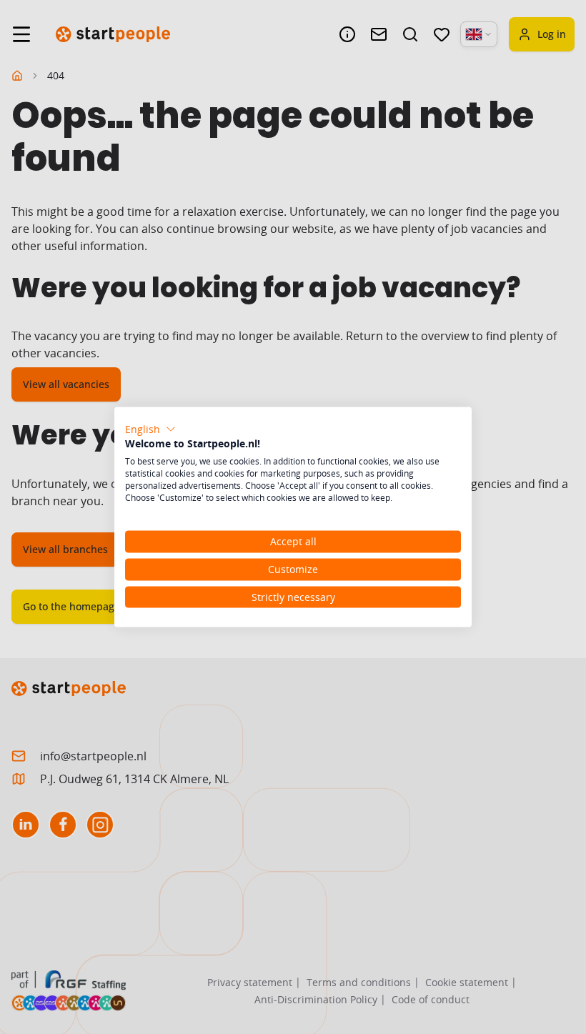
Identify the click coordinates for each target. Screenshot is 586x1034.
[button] (150, 428)
